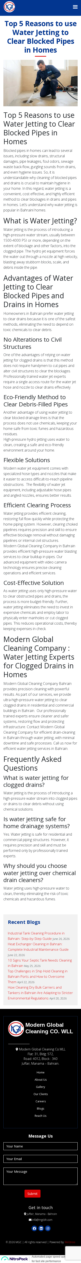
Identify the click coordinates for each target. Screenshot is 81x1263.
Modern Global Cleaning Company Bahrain (37, 683)
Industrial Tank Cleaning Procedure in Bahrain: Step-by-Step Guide (36, 936)
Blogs (40, 1108)
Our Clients (41, 1094)
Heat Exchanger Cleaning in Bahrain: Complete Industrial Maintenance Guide (38, 947)
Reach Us (40, 1116)
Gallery (40, 1087)
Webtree (70, 1242)
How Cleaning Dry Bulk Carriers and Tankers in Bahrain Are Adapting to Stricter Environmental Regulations (40, 992)
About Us (41, 1080)
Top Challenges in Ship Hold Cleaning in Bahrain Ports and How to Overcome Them (38, 976)
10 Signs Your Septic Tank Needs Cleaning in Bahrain (40, 963)
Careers (41, 1101)
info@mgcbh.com (42, 1220)
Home (41, 1072)
